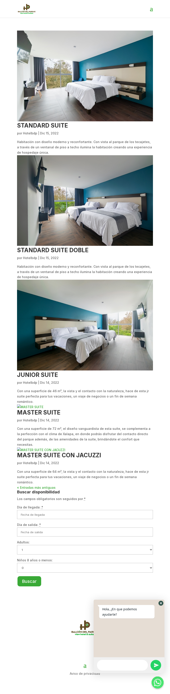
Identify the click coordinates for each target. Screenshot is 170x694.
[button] (160, 603)
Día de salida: (29, 525)
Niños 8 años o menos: (35, 560)
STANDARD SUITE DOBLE (53, 250)
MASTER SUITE (38, 412)
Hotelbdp (30, 133)
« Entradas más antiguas (36, 487)
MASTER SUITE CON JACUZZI (59, 455)
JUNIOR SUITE (37, 374)
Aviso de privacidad (85, 673)
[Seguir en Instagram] (85, 647)
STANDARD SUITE (42, 125)
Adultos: (23, 542)
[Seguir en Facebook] (72, 647)
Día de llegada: (30, 507)
